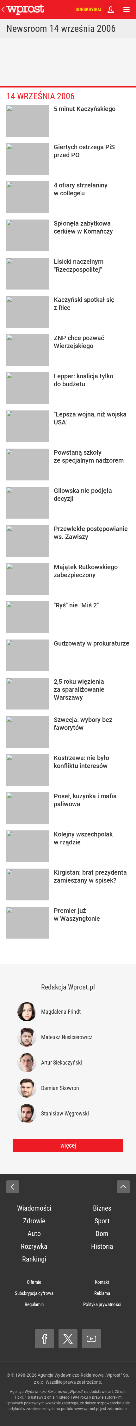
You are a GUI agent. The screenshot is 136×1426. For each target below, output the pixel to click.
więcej (68, 1145)
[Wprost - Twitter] (68, 1338)
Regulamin (34, 1304)
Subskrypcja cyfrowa (34, 1293)
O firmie (34, 1282)
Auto (34, 1234)
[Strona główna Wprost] (25, 9)
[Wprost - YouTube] (91, 1338)
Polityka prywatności (102, 1304)
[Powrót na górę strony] (123, 1186)
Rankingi (34, 1259)
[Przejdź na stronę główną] (3, 9)
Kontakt (102, 1282)
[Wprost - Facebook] (44, 1338)
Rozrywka (34, 1246)
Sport (102, 1221)
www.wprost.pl (86, 1409)
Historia (102, 1246)
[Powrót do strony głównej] (12, 1186)
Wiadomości (34, 1208)
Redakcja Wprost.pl (68, 987)
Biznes (102, 1208)
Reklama (102, 1293)
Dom (102, 1234)
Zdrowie (34, 1221)
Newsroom (26, 28)
